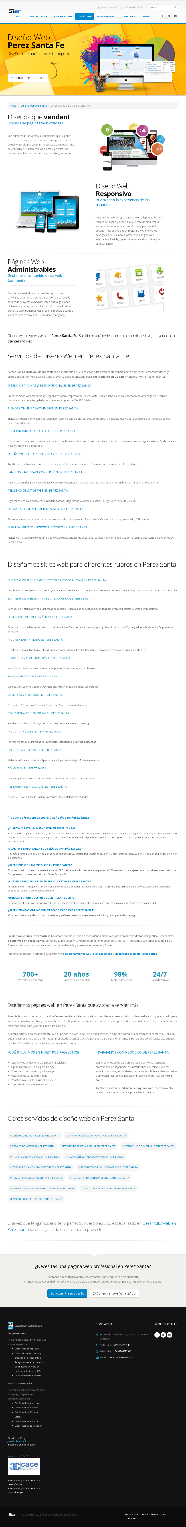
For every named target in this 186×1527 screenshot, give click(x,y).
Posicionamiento (107, 16)
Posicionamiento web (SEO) (28, 1375)
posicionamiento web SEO (27, 1371)
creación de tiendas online (28, 1357)
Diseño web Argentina (34, 105)
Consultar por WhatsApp (116, 1293)
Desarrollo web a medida (27, 1353)
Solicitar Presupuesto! (28, 77)
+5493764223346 (121, 1345)
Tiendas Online (38, 16)
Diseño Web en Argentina (27, 1403)
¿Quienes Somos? (107, 7)
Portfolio (130, 16)
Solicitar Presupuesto (67, 1293)
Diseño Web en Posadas (26, 1407)
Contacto (148, 16)
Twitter (169, 16)
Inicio (19, 16)
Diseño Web (85, 16)
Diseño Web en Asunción (27, 1421)
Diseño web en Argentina (27, 1348)
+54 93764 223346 (133, 7)
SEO (165, 1514)
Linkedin (175, 16)
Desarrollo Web (62, 16)
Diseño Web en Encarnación (28, 1425)
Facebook (162, 16)
